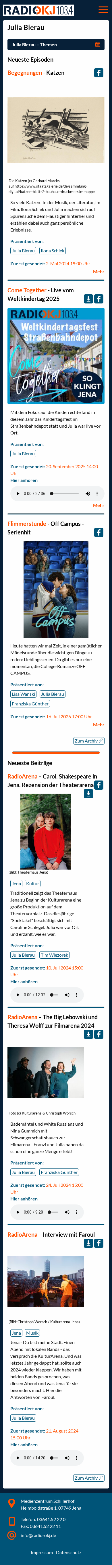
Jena (16, 883)
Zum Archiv (87, 740)
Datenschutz (68, 1552)
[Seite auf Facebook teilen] (98, 72)
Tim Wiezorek (54, 954)
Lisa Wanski (23, 694)
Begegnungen (24, 72)
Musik (32, 1332)
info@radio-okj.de (38, 1535)
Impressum (42, 1552)
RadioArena (22, 776)
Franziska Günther (30, 703)
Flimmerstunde (26, 523)
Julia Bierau (23, 250)
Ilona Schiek (52, 250)
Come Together (27, 290)
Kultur (32, 883)
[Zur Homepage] (38, 10)
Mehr (99, 271)
